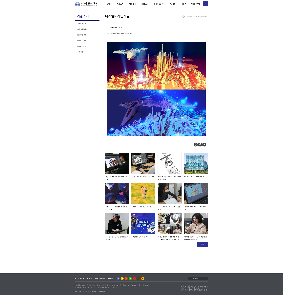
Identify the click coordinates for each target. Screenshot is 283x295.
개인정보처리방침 (99, 278)
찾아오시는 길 (79, 278)
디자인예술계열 (82, 29)
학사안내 (173, 4)
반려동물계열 (81, 40)
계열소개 (145, 4)
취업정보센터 (159, 4)
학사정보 (89, 278)
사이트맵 (111, 278)
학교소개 (120, 4)
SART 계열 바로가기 (195, 279)
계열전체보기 (81, 23)
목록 (202, 244)
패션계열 (80, 52)
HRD (184, 4)
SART (109, 4)
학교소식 (132, 4)
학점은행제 (195, 4)
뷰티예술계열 (81, 46)
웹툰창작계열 (81, 35)
